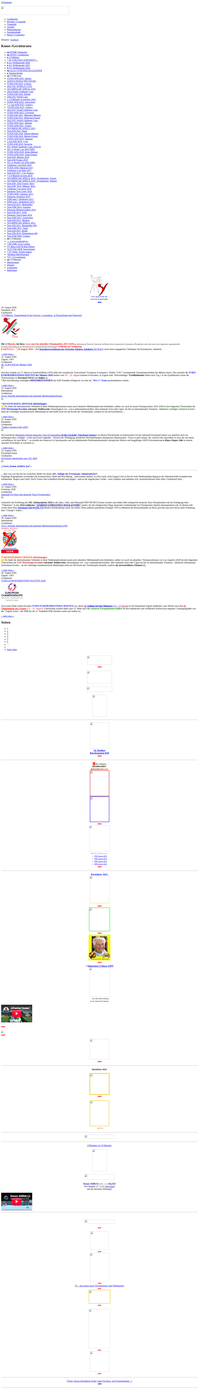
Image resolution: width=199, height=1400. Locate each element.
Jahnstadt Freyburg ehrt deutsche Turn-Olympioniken (25, 494)
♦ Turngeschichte (15, 73)
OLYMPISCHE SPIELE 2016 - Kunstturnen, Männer (32, 181)
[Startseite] (6, 2)
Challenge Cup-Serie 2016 (19, 189)
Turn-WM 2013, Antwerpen (20, 217)
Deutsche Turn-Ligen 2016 (19, 191)
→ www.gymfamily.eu (17, 241)
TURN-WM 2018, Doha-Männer (22, 152)
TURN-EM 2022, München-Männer (24, 115)
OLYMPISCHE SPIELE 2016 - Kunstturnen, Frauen (31, 178)
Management (13, 262)
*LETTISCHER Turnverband (21, 249)
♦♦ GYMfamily (14, 238)
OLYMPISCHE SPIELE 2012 (21, 223)
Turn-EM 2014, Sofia (17, 212)
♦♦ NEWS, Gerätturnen (18, 55)
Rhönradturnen (14, 29)
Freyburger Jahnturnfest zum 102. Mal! (19, 458)
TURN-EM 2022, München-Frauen (23, 118)
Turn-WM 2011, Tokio (17, 228)
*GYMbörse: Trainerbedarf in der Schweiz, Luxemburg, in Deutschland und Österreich (41, 315)
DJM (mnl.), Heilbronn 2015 (20, 199)
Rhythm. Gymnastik (16, 21)
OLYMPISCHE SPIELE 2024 (21, 89)
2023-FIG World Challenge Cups (22, 110)
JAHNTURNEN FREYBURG (21, 81)
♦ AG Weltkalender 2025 (18, 65)
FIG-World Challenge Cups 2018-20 (24, 147)
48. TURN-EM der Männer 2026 (16, 364)
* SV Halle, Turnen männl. (19, 252)
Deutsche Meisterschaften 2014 (21, 210)
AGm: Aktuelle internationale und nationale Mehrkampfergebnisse (31, 396)
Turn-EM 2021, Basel (17, 131)
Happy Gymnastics (16, 35)
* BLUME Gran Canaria (18, 244)
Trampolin (11, 24)
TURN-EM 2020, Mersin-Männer (22, 133)
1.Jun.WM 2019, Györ (17, 141)
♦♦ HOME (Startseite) (17, 52)
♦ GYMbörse (13, 57)
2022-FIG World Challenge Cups (22, 120)
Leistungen (12, 267)
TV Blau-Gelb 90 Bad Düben (21, 246)
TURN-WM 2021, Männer (19, 123)
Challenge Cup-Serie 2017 (19, 170)
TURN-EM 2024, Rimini (18, 94)
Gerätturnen (12, 19)
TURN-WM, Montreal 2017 (20, 168)
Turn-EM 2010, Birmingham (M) (22, 233)
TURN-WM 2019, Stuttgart (20, 139)
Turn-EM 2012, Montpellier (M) (22, 225)
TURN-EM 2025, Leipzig (19, 83)
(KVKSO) (71, 349)
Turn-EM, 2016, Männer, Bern (21, 186)
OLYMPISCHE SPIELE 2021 (21, 128)
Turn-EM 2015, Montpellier (20, 204)
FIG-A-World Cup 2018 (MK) (21, 162)
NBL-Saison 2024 (100, 859)
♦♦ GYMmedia (14, 259)
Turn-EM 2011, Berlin (17, 231)
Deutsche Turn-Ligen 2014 (19, 215)
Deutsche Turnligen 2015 (18, 196)
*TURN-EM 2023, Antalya (19, 107)
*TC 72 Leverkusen (16, 257)
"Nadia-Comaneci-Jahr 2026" (15, 427)
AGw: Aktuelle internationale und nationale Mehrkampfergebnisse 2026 (34, 526)
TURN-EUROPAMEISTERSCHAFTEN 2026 (23, 580)
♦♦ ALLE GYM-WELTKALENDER (24, 70)
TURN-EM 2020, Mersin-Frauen (22, 136)
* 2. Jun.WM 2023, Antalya (20, 104)
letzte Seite (12, 649)
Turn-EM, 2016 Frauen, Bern (20, 183)
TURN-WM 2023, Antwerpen (21, 102)
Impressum (12, 270)
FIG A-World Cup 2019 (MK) (21, 149)
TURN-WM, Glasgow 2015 (20, 194)
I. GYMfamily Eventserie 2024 (21, 99)
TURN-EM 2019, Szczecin (19, 144)
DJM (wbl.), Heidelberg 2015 (20, 202)
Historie (10, 265)
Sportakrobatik (14, 32)
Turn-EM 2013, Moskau (18, 220)
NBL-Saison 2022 (100, 864)
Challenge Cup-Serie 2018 (19, 165)
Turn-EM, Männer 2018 (18, 157)
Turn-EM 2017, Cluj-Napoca (20, 173)
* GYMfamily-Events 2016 (19, 175)
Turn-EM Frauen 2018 (17, 160)
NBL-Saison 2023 (100, 861)
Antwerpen (109, 1186)
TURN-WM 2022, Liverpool (20, 112)
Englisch (14, 40)
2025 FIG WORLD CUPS (19, 86)
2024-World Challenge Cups (20, 91)
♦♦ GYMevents (14, 76)
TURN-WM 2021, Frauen (19, 125)
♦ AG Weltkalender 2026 (18, 62)
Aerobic (10, 27)
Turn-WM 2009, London (18, 236)
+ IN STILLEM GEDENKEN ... (22, 60)
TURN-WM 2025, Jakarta (19, 78)
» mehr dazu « (7, 354)
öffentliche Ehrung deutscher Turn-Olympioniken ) (56, 435)
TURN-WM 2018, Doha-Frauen (22, 154)
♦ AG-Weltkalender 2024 (18, 68)
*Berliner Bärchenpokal (18, 254)
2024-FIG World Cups (17, 97)
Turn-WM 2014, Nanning (19, 207)
